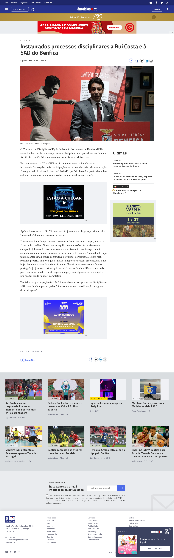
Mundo (50, 526)
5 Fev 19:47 (64, 414)
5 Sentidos (51, 531)
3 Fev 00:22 (22, 417)
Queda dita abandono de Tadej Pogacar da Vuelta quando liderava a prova (132, 178)
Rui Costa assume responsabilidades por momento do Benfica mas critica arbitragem (20, 408)
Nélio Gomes (94, 458)
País (48, 523)
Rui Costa (24, 351)
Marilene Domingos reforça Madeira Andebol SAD (148, 404)
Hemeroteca (93, 539)
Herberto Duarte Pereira (14, 461)
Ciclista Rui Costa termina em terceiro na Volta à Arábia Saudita (65, 406)
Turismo (13, 2)
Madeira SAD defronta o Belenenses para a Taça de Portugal (20, 453)
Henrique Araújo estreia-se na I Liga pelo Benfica (108, 451)
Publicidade (93, 526)
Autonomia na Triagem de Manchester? (127, 192)
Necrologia (92, 531)
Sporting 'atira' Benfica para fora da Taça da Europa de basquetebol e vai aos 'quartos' (150, 453)
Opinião (50, 537)
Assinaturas (93, 523)
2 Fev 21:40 (105, 458)
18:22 (150, 411)
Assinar (157, 9)
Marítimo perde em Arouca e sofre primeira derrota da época (130, 165)
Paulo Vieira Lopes (139, 411)
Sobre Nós (133, 523)
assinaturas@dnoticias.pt (16, 539)
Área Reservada (95, 534)
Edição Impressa (95, 537)
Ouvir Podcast (155, 548)
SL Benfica (37, 351)
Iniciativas (48, 2)
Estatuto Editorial (137, 520)
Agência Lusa (10, 417)
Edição (20, 9)
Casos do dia (52, 534)
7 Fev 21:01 (64, 458)
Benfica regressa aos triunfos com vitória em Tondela (65, 451)
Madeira (50, 520)
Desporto (51, 528)
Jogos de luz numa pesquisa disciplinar (106, 404)
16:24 (29, 461)
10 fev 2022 (42, 60)
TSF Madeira (36, 2)
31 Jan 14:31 (94, 411)
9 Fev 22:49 (148, 461)
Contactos (133, 526)
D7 (6, 2)
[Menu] (6, 9)
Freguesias (24, 2)
